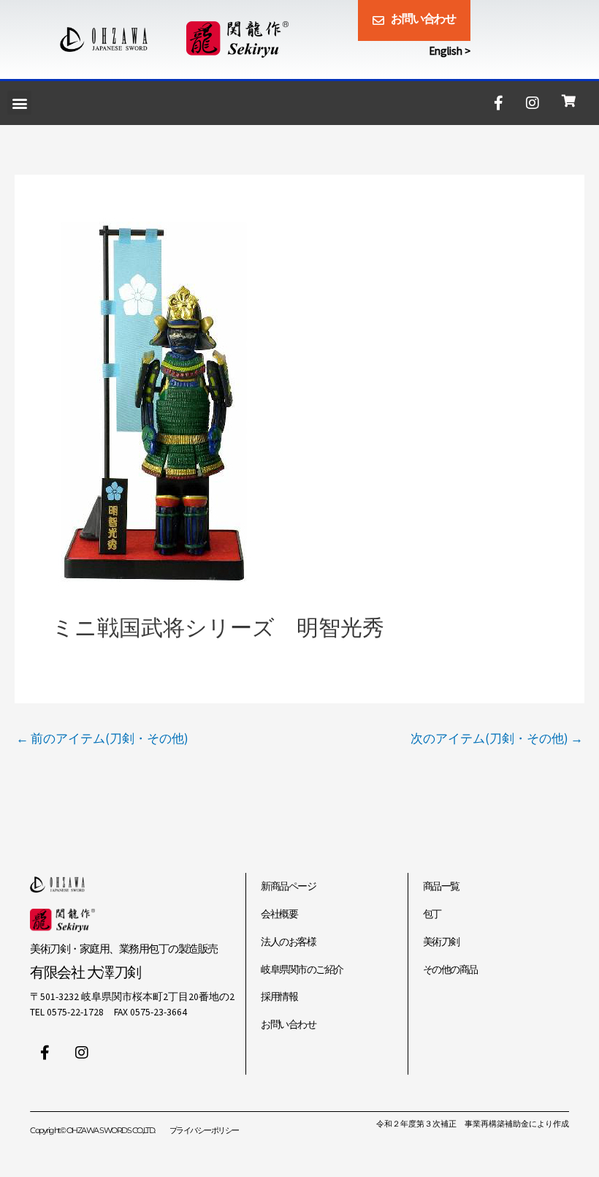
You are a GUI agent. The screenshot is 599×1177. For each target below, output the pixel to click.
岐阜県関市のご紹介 (302, 970)
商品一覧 (441, 886)
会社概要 (279, 914)
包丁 (432, 914)
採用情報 (279, 997)
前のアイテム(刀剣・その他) (102, 739)
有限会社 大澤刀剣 (85, 972)
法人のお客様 (288, 942)
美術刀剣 (441, 942)
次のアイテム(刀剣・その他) (497, 739)
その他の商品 (450, 970)
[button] (19, 103)
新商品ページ (288, 886)
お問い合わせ (288, 1024)
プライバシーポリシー (204, 1130)
